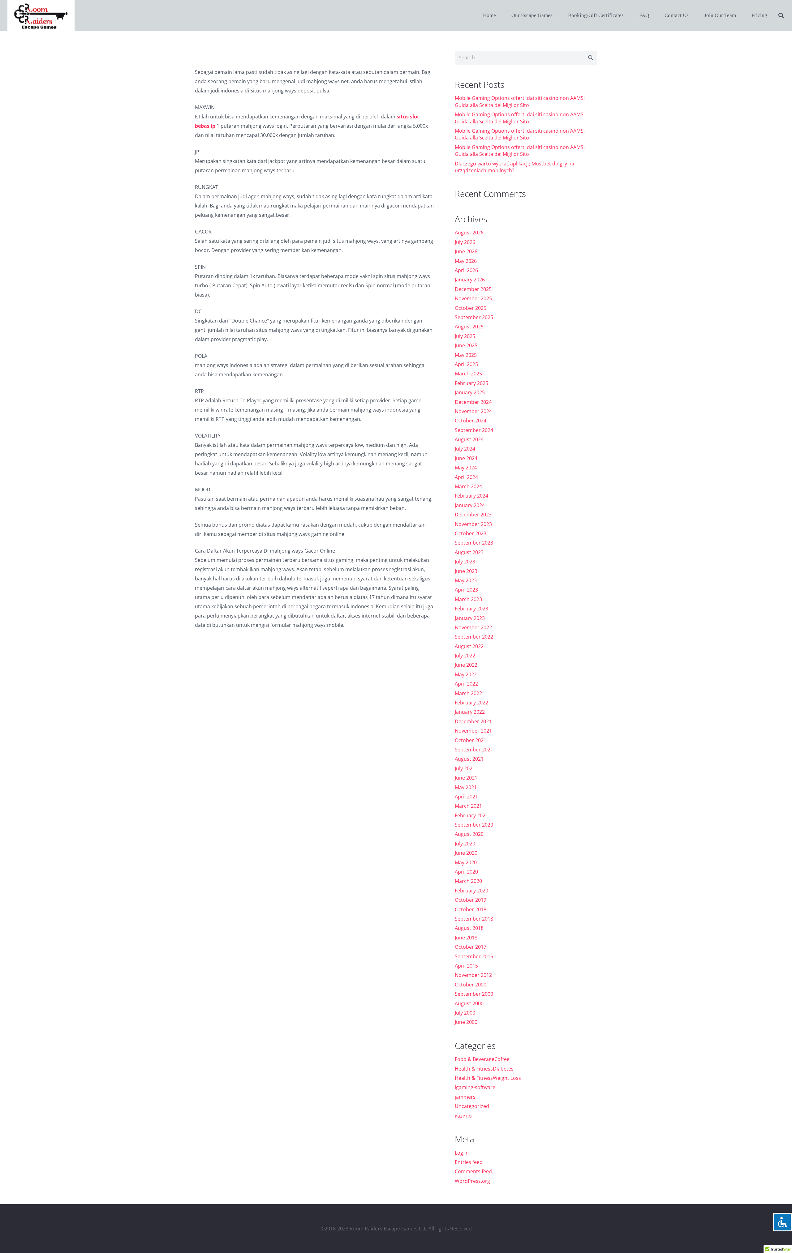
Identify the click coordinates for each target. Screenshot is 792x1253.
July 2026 (465, 242)
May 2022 (466, 674)
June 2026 (466, 251)
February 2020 (471, 890)
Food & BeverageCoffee (482, 1059)
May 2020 (466, 862)
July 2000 (465, 1012)
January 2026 (470, 279)
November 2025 (473, 298)
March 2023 (468, 599)
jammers (465, 1096)
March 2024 (468, 486)
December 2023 (473, 514)
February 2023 (471, 608)
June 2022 (466, 664)
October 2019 (470, 899)
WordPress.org (472, 1181)
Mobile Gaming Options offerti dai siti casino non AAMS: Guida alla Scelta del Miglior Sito (520, 101)
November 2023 (473, 524)
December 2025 (473, 289)
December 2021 (473, 721)
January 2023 (470, 618)
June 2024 (466, 458)
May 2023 (466, 580)
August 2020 (469, 834)
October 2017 (470, 946)
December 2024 (473, 402)
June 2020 (466, 852)
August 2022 (469, 646)
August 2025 (469, 326)
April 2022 (466, 683)
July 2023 (465, 561)
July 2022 (465, 655)
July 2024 (465, 448)
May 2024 (466, 467)
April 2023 (466, 589)
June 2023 (466, 571)
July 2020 (465, 843)
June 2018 (466, 937)
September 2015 (474, 956)
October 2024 (470, 420)
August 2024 (469, 439)
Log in (462, 1152)
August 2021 (469, 758)
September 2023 (474, 542)
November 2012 (473, 975)
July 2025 (465, 336)
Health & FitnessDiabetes (484, 1068)
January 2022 (470, 711)
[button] (781, 15)
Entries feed (469, 1162)
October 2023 (470, 533)
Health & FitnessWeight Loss (488, 1078)
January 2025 (470, 392)
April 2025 (466, 364)
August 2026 (469, 232)
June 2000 (466, 1022)
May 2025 (466, 355)
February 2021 (471, 815)
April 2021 (466, 796)
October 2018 (470, 909)
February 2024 (471, 495)
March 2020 (468, 881)
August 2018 (469, 928)
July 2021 (465, 768)
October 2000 (470, 984)
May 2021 (466, 787)
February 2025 (471, 383)
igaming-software (475, 1087)
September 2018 (474, 918)
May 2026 (466, 261)
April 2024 (466, 477)
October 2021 (470, 740)
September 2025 (474, 317)
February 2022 (471, 702)
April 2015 (466, 965)
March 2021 (468, 805)
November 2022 (473, 627)
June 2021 (466, 777)
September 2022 (474, 636)
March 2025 (468, 373)
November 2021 (473, 730)
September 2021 (474, 749)
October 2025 (470, 308)
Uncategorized (472, 1106)
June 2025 (466, 345)
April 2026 (466, 270)
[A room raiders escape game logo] (41, 15)
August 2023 (469, 552)
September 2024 (474, 430)
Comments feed (473, 1171)
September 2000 (474, 993)
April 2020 (466, 871)
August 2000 (469, 1003)
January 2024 (470, 505)
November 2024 (473, 411)
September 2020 (474, 824)
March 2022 (468, 693)
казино (463, 1115)
